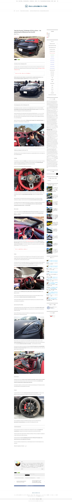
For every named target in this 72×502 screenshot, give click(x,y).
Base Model (53, 164)
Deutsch (49, 33)
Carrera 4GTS (54, 145)
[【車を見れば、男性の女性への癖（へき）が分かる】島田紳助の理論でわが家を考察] (50, 224)
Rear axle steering (56, 161)
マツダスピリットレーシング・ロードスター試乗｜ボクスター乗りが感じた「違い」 (55, 196)
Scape (52, 122)
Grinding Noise (51, 123)
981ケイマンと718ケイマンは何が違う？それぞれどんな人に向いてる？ (55, 237)
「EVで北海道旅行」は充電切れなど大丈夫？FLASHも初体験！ (55, 230)
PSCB (49, 127)
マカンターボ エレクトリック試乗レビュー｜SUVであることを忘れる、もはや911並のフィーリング (55, 251)
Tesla (52, 77)
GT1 (54, 164)
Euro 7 (51, 127)
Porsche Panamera (52, 68)
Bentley (53, 122)
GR (55, 160)
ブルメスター (49, 154)
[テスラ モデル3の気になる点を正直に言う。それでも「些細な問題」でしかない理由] (50, 203)
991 (52, 124)
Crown (53, 147)
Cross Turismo (49, 165)
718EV (53, 160)
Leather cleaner (51, 158)
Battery (55, 127)
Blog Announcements (52, 43)
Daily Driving (50, 161)
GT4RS (47, 157)
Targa (51, 154)
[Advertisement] (36, 21)
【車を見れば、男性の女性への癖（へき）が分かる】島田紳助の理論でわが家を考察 (55, 223)
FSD (48, 164)
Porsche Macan (52, 64)
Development (54, 165)
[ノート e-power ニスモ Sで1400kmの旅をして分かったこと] (50, 244)
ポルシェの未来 (51, 156)
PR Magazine (55, 157)
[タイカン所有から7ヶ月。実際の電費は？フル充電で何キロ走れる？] (50, 210)
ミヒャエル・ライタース (51, 157)
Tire (54, 151)
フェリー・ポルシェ (50, 147)
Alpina (47, 128)
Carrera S (54, 158)
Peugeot (54, 155)
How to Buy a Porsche (52, 49)
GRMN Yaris (48, 156)
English (49, 34)
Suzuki (52, 85)
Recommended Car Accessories (52, 94)
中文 (48, 37)
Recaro (52, 127)
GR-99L (49, 146)
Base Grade (54, 123)
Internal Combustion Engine (54, 146)
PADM (53, 151)
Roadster (56, 163)
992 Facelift (54, 156)
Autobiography (53, 166)
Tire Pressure (48, 151)
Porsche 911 (49, 129)
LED (57, 143)
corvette (47, 162)
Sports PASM (49, 155)
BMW (52, 81)
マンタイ (56, 155)
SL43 (56, 127)
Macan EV (56, 151)
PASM (49, 143)
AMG (54, 160)
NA (57, 127)
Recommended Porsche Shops (52, 45)
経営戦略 (56, 164)
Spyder (53, 161)
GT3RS (49, 159)
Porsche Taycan (52, 62)
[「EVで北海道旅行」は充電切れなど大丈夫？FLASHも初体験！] (50, 230)
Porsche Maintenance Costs (52, 47)
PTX (47, 164)
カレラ (56, 144)
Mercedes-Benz (52, 83)
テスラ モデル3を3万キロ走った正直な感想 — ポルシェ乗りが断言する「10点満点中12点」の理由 (55, 217)
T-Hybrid (54, 143)
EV (52, 143)
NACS (50, 160)
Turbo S (55, 128)
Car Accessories (50, 162)
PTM (49, 166)
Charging (56, 143)
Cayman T (48, 161)
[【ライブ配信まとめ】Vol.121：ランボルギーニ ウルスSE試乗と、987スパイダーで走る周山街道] (50, 189)
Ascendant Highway (49, 152)
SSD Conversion (50, 153)
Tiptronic (51, 149)
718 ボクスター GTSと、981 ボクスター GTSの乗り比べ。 (23, 73)
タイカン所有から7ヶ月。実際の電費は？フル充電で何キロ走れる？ (55, 210)
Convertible (52, 128)
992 (47, 147)
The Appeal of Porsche (52, 51)
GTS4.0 (51, 143)
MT (51, 164)
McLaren (52, 165)
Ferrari (49, 144)
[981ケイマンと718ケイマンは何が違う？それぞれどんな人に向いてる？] (50, 237)
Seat (50, 144)
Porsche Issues (54, 153)
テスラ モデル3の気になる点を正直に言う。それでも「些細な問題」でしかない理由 (55, 203)
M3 (53, 127)
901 (54, 147)
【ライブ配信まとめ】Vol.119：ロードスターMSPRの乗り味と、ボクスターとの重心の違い (52, 293)
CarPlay (49, 158)
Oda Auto (50, 122)
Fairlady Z (52, 155)
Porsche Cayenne (52, 66)
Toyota (54, 159)
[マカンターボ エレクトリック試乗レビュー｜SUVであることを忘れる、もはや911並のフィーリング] (50, 251)
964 (48, 163)
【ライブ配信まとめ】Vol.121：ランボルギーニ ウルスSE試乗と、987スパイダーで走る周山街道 (55, 189)
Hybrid (47, 144)
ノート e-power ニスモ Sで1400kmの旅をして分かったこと (55, 244)
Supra (51, 145)
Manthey (51, 151)
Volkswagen (52, 79)
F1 (50, 146)
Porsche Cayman (52, 60)
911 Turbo (51, 166)
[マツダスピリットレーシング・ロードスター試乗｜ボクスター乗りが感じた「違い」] (50, 196)
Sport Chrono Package (53, 144)
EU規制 (56, 156)
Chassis (50, 164)
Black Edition (49, 128)
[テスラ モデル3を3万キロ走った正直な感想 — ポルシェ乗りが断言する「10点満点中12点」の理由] (50, 217)
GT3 (49, 163)
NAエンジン (52, 159)
